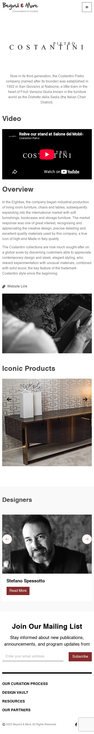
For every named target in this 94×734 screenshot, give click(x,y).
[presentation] (9, 400)
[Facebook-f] (76, 724)
